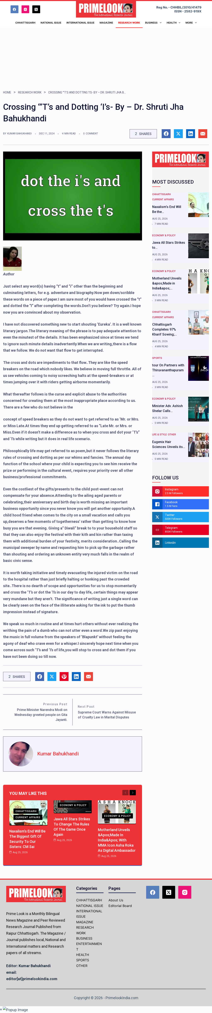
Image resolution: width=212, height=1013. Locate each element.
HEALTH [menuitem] (172, 22)
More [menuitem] (189, 22)
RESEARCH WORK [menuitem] (129, 22)
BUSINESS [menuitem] (151, 22)
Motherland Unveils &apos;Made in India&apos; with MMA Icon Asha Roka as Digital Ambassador (117, 840)
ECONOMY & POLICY (73, 805)
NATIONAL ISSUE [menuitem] (51, 22)
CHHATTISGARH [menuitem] (25, 22)
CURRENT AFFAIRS (28, 817)
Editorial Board (120, 906)
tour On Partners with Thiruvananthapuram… (168, 370)
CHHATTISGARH (26, 811)
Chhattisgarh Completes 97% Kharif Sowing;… (164, 329)
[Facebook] (14, 9)
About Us (115, 900)
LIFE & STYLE (159, 434)
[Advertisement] (106, 59)
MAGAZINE (84, 922)
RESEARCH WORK (29, 92)
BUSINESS (84, 938)
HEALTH (82, 955)
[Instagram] (25, 9)
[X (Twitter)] (36, 9)
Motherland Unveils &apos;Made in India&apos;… (167, 283)
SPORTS (157, 358)
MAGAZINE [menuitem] (106, 22)
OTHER (172, 434)
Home (7, 92)
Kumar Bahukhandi (19, 133)
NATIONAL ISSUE (89, 906)
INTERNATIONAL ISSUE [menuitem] (80, 22)
